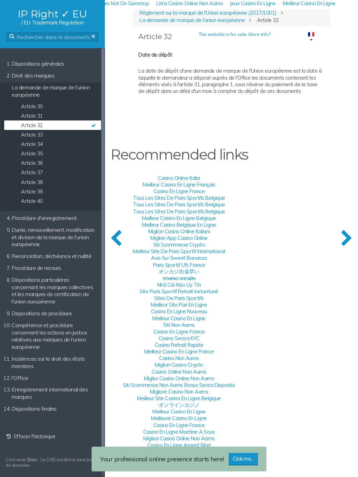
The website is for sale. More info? (235, 34)
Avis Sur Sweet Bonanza (179, 258)
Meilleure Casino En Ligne (179, 418)
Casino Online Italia (179, 178)
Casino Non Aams (179, 358)
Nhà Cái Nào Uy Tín (179, 284)
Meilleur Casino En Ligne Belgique (179, 218)
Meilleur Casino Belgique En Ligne (179, 224)
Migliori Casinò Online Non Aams (178, 438)
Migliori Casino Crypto (179, 364)
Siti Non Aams (179, 325)
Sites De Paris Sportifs (179, 298)
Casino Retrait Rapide (179, 345)
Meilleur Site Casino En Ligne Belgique (179, 398)
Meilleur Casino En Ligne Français (179, 184)
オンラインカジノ (179, 405)
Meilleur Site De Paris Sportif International (179, 251)
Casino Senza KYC (179, 338)
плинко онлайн (179, 278)
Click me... (243, 458)
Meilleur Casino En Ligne (178, 318)
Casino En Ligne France (179, 191)
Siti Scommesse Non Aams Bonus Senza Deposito (179, 385)
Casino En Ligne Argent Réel (179, 445)
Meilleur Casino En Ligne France (179, 351)
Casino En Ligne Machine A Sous (179, 431)
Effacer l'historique (33, 436)
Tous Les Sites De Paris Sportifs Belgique (179, 198)
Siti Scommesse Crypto (179, 244)
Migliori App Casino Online (179, 238)
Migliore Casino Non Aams (179, 391)
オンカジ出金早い (179, 271)
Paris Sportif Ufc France (179, 265)
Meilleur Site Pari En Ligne (179, 304)
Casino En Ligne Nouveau (179, 311)
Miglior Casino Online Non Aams (179, 378)
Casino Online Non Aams (179, 371)
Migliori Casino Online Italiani (179, 231)
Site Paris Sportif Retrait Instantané (178, 291)
